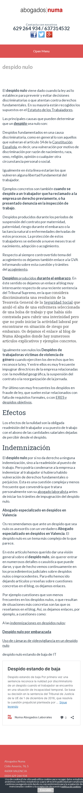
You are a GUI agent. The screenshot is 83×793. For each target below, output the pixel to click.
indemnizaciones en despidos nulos (37, 623)
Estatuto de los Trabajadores (50, 110)
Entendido (45, 790)
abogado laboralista (52, 491)
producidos (36, 278)
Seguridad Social (58, 302)
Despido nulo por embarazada (26, 631)
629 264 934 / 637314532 (41, 28)
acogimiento (17, 269)
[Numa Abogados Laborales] (41, 12)
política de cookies (71, 786)
